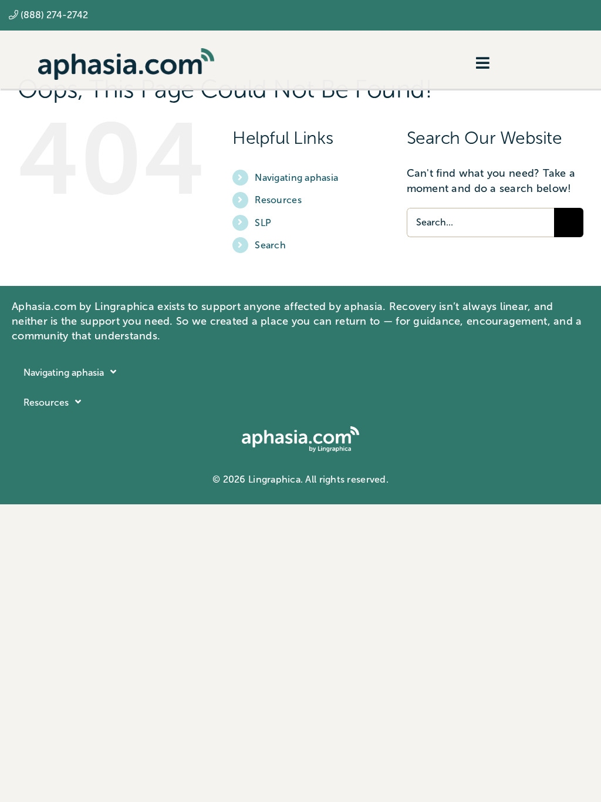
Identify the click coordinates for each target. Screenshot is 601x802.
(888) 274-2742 (54, 15)
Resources (278, 200)
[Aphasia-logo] (126, 53)
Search (270, 245)
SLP (263, 223)
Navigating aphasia (296, 178)
